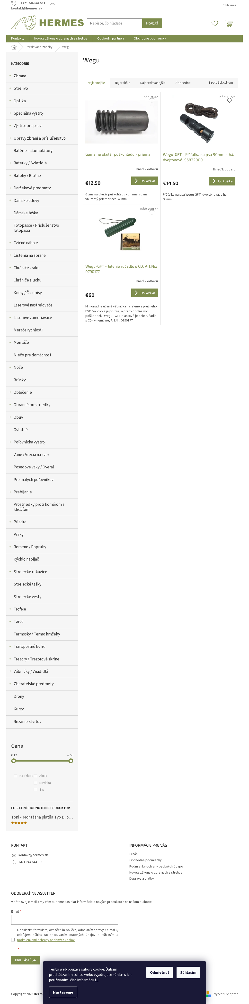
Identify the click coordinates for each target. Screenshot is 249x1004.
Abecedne (183, 82)
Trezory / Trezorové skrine (36, 659)
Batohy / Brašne (27, 176)
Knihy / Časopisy (28, 293)
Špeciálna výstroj (29, 113)
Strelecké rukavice (30, 572)
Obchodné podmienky (145, 860)
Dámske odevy (26, 201)
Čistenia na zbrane (30, 255)
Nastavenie (63, 992)
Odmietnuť (159, 972)
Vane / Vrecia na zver (31, 455)
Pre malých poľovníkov (33, 480)
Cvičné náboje (26, 243)
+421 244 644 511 (30, 862)
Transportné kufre (29, 647)
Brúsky (20, 380)
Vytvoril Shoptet (226, 994)
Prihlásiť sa (25, 960)
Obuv (18, 417)
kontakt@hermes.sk (33, 855)
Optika (20, 101)
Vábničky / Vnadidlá (31, 672)
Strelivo (21, 88)
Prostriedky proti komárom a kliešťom (39, 507)
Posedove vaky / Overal (34, 467)
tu (96, 980)
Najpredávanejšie (153, 82)
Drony (19, 696)
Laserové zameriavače (33, 318)
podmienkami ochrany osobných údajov (46, 940)
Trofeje (20, 609)
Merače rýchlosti (28, 330)
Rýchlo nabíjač (26, 559)
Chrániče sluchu (28, 280)
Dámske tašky (26, 213)
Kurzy (19, 709)
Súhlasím (188, 972)
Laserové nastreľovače (33, 305)
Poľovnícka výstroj (30, 442)
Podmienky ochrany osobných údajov (156, 866)
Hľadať (152, 23)
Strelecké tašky (27, 584)
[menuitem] (17, 38)
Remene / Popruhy (30, 547)
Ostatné (21, 430)
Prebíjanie (23, 492)
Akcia (43, 775)
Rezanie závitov (27, 722)
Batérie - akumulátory (33, 151)
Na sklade (26, 775)
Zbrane (20, 76)
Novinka (45, 782)
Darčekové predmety (32, 188)
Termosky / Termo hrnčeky (37, 634)
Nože (18, 367)
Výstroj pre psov (28, 126)
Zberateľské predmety (34, 684)
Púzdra (20, 522)
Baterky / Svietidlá (30, 163)
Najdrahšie (122, 82)
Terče (19, 622)
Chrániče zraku (27, 268)
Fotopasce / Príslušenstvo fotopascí (36, 228)
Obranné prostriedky (32, 405)
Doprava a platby (141, 878)
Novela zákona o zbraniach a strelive (155, 872)
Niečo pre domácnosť (32, 355)
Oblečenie (23, 392)
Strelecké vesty (27, 597)
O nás (133, 854)
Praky (19, 535)
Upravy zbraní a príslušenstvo (40, 138)
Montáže (21, 342)
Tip (41, 789)
